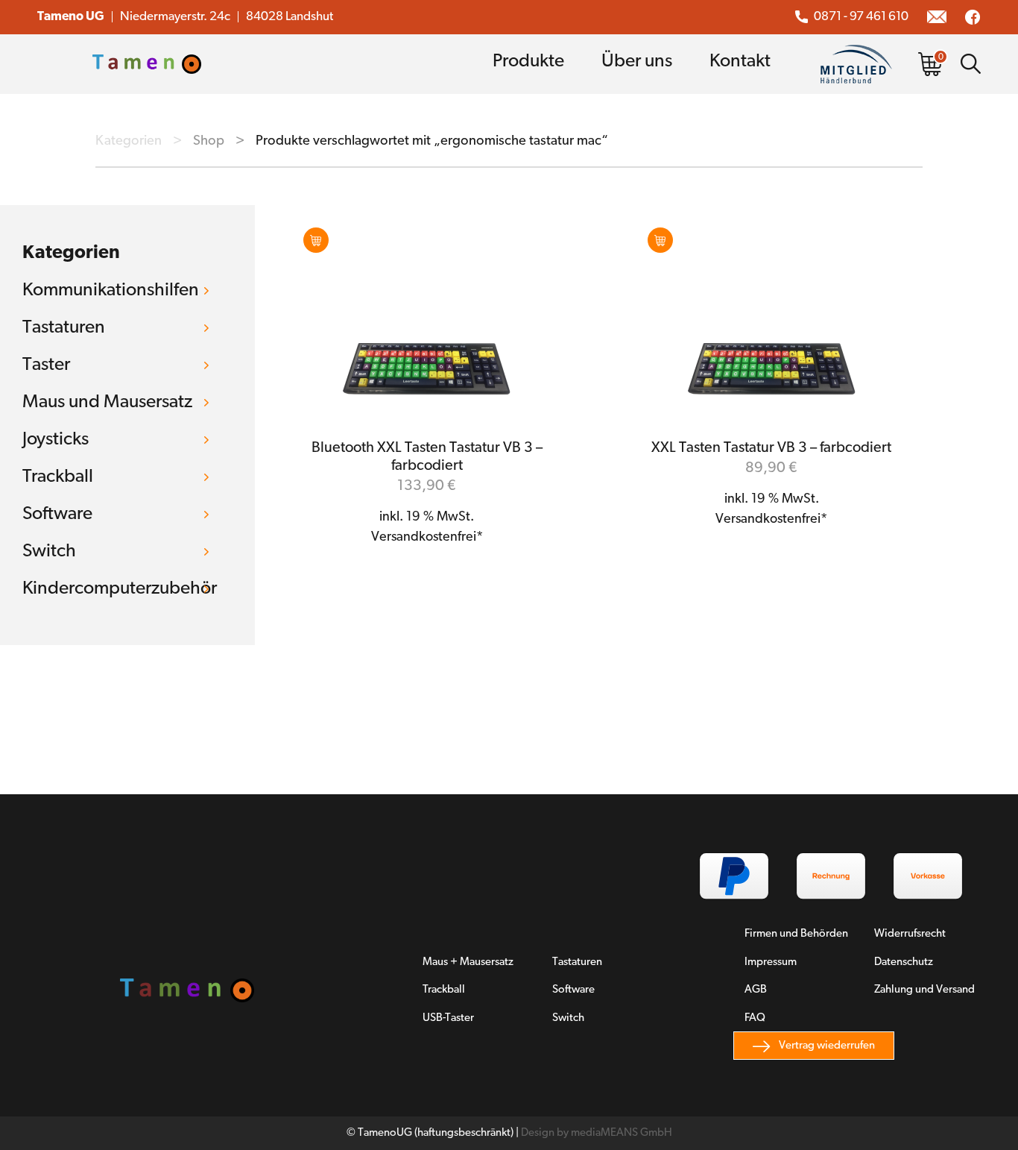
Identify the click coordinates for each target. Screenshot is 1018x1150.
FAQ (754, 1018)
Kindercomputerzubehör (119, 588)
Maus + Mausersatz (468, 962)
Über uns (636, 61)
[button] (316, 240)
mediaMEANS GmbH (621, 1133)
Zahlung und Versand (924, 990)
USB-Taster (448, 1018)
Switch (49, 551)
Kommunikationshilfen (110, 290)
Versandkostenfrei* (427, 537)
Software (57, 514)
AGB (755, 990)
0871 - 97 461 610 (861, 16)
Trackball (57, 477)
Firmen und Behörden (796, 934)
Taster (46, 365)
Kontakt (740, 61)
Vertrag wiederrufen (827, 1046)
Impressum (770, 962)
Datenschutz (903, 962)
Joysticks (55, 439)
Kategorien (128, 141)
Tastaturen (63, 327)
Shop (208, 141)
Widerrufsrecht (910, 934)
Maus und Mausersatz (107, 402)
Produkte (528, 61)
